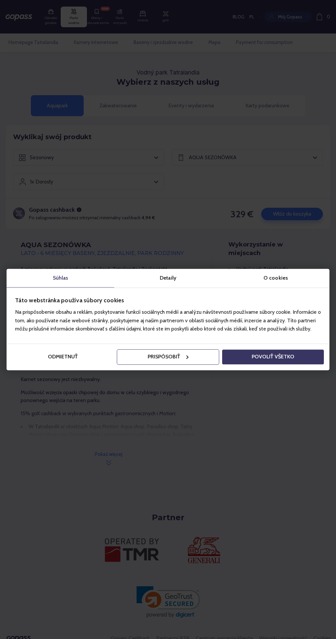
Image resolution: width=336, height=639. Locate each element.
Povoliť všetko (273, 357)
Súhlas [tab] (60, 278)
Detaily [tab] (168, 278)
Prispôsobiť (164, 357)
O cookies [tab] (275, 278)
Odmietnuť (63, 357)
